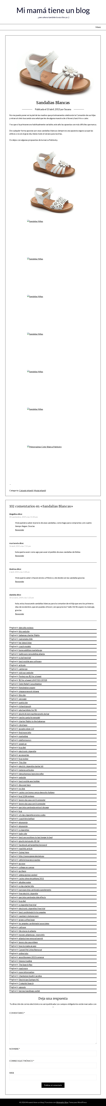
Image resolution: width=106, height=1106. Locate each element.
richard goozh (25, 706)
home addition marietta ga (30, 650)
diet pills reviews (26, 627)
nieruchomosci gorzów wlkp (31, 773)
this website (24, 631)
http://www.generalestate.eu (31, 856)
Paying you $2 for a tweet (30, 676)
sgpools (22, 987)
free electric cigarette (28, 893)
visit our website (26, 672)
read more (23, 968)
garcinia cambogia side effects (32, 897)
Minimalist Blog (62, 1102)
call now (22, 927)
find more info (25, 732)
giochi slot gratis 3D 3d (29, 841)
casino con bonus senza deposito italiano (37, 792)
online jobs (23, 953)
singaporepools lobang (29, 691)
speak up (23, 743)
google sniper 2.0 (26, 728)
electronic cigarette (27, 751)
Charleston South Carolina (30, 976)
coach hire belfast (27, 818)
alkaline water (25, 882)
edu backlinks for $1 (28, 710)
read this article (25, 848)
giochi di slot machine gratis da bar (34, 713)
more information (26, 972)
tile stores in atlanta (27, 931)
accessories (24, 755)
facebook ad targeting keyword (33, 845)
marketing (23, 736)
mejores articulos (26, 770)
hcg (20, 811)
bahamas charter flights (29, 635)
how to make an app (27, 946)
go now (22, 863)
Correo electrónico (21, 1061)
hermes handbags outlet (29, 991)
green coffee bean (27, 919)
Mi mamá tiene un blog (53, 10)
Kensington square (27, 687)
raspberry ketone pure (29, 916)
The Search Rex (25, 964)
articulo (22, 665)
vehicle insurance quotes (29, 859)
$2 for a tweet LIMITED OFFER (33, 680)
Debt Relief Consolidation (30, 684)
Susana (67, 109)
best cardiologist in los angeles (32, 912)
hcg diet (22, 747)
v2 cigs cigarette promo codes (32, 815)
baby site (23, 833)
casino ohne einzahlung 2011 (31, 878)
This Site (22, 762)
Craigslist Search (26, 983)
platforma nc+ (25, 740)
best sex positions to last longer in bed (35, 837)
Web (11, 1073)
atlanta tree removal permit (31, 938)
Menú (98, 27)
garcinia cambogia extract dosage (34, 807)
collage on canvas (26, 867)
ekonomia (23, 822)
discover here (25, 785)
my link (22, 788)
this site (22, 695)
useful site (23, 702)
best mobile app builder (29, 781)
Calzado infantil (26, 490)
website (22, 777)
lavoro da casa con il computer (32, 800)
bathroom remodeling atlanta (32, 654)
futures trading (25, 961)
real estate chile (26, 639)
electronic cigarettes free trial (32, 908)
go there (22, 871)
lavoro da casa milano (28, 942)
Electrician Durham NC (29, 979)
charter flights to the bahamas (32, 721)
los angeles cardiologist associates (34, 923)
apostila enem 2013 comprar (31, 957)
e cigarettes (24, 830)
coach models (25, 646)
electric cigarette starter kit (31, 766)
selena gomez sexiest (28, 874)
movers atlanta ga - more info (32, 934)
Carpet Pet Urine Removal (30, 949)
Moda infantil (40, 490)
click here (23, 725)
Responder (19, 530)
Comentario (17, 1013)
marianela (14, 543)
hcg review (23, 758)
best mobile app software (30, 661)
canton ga (23, 669)
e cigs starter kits (26, 886)
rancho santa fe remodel (29, 717)
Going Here (24, 852)
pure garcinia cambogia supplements (35, 889)
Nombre (14, 1049)
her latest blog (25, 642)
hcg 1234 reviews (26, 796)
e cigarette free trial (27, 904)
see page (22, 698)
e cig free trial (25, 657)
